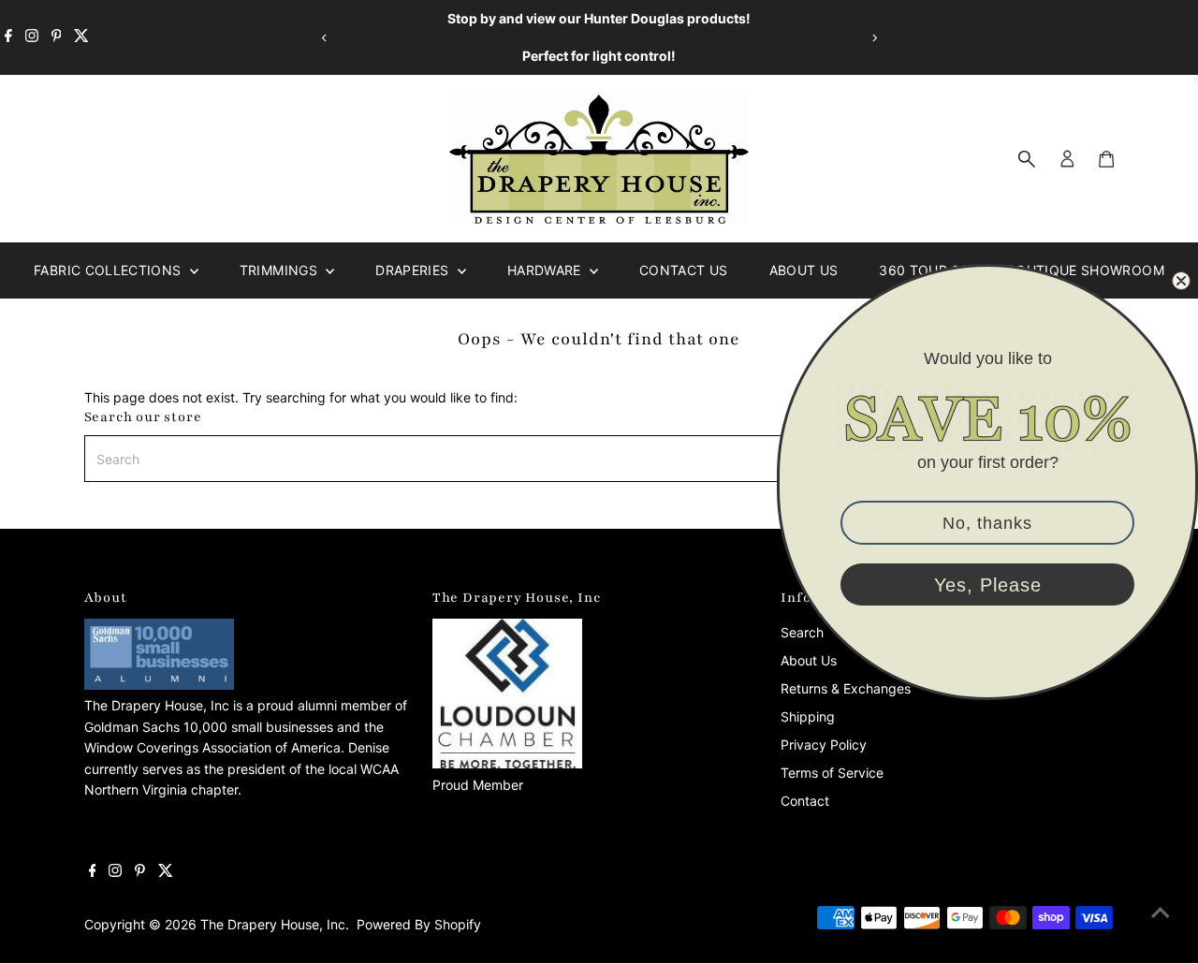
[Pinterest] (56, 37)
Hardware (546, 270)
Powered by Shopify (419, 924)
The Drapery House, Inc (272, 924)
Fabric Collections (109, 270)
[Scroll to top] (1160, 912)
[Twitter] (81, 37)
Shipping (808, 716)
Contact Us (683, 270)
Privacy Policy (824, 744)
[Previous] (324, 38)
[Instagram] (32, 37)
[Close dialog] (1181, 280)
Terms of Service (832, 773)
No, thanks (987, 523)
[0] (1106, 159)
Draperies (414, 270)
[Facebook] (8, 37)
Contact (805, 801)
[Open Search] (1026, 159)
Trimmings (281, 270)
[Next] (874, 38)
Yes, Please (988, 585)
